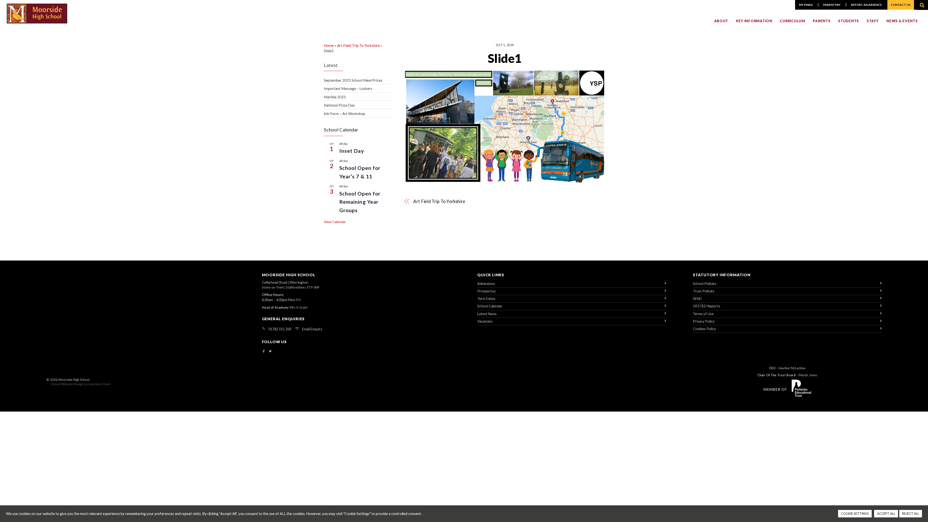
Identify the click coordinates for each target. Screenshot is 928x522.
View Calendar (335, 222)
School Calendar (489, 306)
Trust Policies (703, 291)
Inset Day (351, 151)
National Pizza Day (339, 105)
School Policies (704, 284)
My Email (806, 5)
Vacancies (485, 321)
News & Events (902, 21)
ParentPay (832, 5)
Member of (775, 389)
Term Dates (486, 299)
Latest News (487, 314)
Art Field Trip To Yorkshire (439, 201)
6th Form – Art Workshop (344, 113)
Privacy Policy (703, 321)
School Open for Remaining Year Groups (359, 201)
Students (848, 21)
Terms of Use (703, 314)
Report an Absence (866, 5)
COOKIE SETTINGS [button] (855, 513)
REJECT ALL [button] (910, 513)
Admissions (486, 284)
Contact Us (900, 5)
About (721, 21)
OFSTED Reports (706, 306)
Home (329, 45)
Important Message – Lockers (348, 88)
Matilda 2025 (335, 97)
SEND (697, 299)
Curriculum (792, 21)
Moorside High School (73, 380)
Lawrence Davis (99, 384)
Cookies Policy (704, 329)
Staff (873, 21)
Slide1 (505, 58)
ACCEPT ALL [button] (886, 513)
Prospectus (486, 291)
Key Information (754, 21)
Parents (821, 21)
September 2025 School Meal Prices (353, 80)
